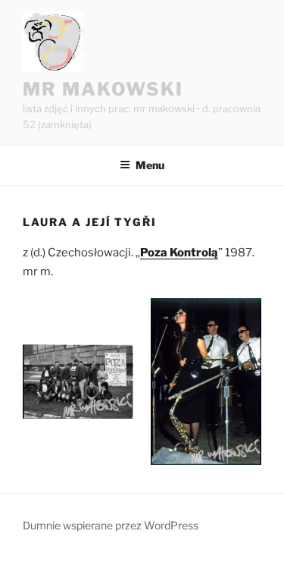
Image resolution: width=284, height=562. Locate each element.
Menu (150, 165)
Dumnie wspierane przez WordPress (110, 525)
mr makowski (103, 89)
